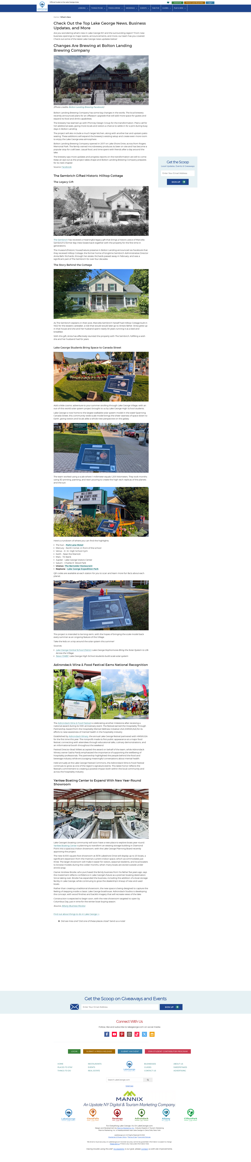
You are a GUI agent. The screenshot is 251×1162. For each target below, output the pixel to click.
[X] (144, 1034)
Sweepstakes (180, 1067)
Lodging (82, 8)
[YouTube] (114, 1034)
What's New (65, 17)
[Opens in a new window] (93, 1115)
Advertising (179, 1070)
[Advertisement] (125, 959)
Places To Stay (65, 1067)
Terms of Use (132, 1137)
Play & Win (178, 8)
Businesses (150, 1064)
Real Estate (94, 1070)
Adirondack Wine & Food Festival (74, 723)
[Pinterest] (121, 1034)
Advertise (177, 3)
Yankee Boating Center (65, 845)
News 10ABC (62, 656)
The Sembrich (61, 240)
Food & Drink (114, 8)
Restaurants (95, 1064)
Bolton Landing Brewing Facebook (86, 107)
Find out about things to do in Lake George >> (76, 914)
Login (210, 3)
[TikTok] (137, 1034)
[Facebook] (106, 1034)
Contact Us (150, 1070)
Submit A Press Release (99, 1051)
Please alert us (115, 1144)
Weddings (130, 8)
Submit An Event (130, 1051)
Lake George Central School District (73, 650)
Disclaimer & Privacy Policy (117, 1137)
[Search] (148, 1080)
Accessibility (118, 1149)
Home (56, 17)
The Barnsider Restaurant (78, 566)
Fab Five (155, 8)
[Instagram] (129, 1034)
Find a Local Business (194, 3)
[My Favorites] (168, 2)
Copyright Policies (144, 1137)
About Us (178, 1064)
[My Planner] (152, 1034)
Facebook (67, 167)
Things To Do (97, 8)
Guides (165, 8)
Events (143, 8)
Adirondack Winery (78, 736)
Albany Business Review (73, 906)
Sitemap (129, 1086)
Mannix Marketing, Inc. (125, 1128)
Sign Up (176, 182)
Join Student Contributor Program (168, 1051)
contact (144, 1149)
